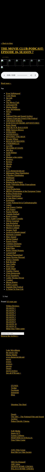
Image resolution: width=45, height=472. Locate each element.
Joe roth (9, 98)
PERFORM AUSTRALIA (21, 438)
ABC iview (15, 464)
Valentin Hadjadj (12, 214)
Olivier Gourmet (12, 221)
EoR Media (15, 431)
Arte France (10, 209)
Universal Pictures (13, 246)
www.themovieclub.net (15, 171)
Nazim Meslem (12, 212)
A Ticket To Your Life (14, 289)
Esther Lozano (12, 285)
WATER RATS (12, 134)
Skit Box (9, 150)
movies (9, 366)
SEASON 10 (11, 324)
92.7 (8, 168)
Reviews (9, 159)
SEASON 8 (11, 319)
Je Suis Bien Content (14, 198)
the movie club (12, 352)
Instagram (15, 392)
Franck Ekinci (11, 241)
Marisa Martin (11, 107)
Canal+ (9, 205)
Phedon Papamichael (14, 255)
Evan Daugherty (12, 275)
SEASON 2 (11, 310)
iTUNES (14, 386)
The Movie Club (22, 15)
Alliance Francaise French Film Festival (21, 118)
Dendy (8, 368)
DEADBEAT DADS (14, 148)
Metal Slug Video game (15, 329)
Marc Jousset (11, 237)
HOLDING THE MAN (15, 137)
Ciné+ (8, 100)
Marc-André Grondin (14, 219)
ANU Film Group (18, 450)
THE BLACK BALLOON (17, 127)
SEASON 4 (11, 315)
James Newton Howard (15, 257)
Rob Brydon (11, 262)
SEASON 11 (11, 326)
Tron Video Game (18, 440)
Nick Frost (10, 266)
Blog (13, 395)
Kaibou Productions (14, 193)
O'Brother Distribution (15, 175)
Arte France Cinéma (14, 207)
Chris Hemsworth (13, 273)
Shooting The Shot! (18, 404)
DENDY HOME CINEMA (22, 466)
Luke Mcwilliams (13, 350)
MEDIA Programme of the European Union (23, 191)
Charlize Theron (12, 271)
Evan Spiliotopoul (13, 93)
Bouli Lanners (11, 216)
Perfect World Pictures (15, 250)
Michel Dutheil (12, 239)
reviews (9, 364)
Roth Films (10, 248)
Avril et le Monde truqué (15, 232)
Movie (8, 166)
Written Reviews (12, 306)
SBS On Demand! (18, 462)
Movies (9, 164)
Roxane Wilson (12, 139)
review (8, 362)
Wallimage (10, 178)
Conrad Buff (11, 253)
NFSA (8, 112)
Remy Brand (11, 125)
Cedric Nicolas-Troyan (15, 278)
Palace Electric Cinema (20, 421)
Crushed (9, 280)
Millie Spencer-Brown (15, 130)
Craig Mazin (11, 96)
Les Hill (9, 146)
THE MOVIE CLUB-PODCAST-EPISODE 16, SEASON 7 (22, 50)
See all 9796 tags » (13, 373)
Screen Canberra (17, 435)
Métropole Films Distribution (17, 173)
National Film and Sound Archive (19, 116)
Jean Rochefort (12, 223)
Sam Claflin (10, 264)
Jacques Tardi (11, 230)
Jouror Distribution (13, 196)
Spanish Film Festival (14, 287)
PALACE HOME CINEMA (22, 469)
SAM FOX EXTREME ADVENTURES (22, 123)
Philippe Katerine (13, 225)
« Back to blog (7, 43)
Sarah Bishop (11, 153)
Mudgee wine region (14, 157)
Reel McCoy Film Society (21, 452)
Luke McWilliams (13, 109)
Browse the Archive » (9, 336)
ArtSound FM (11, 105)
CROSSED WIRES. (14, 121)
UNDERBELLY (13, 143)
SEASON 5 (11, 317)
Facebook (15, 390)
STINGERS (11, 132)
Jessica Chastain (12, 260)
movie (8, 359)
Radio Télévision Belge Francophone (21, 184)
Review (9, 162)
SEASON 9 (11, 322)
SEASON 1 (11, 308)
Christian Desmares (13, 244)
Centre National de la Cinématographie (21, 203)
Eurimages (10, 200)
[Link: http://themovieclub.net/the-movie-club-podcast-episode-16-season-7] (19, 78)
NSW (8, 155)
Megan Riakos (12, 282)
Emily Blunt (11, 269)
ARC (8, 114)
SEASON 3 (11, 313)
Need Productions (13, 189)
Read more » (6, 83)
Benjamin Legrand (13, 234)
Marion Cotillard (12, 228)
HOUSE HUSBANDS (15, 141)
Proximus (10, 187)
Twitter (14, 388)
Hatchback (10, 180)
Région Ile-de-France (14, 182)
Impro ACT (15, 433)
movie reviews (12, 371)
